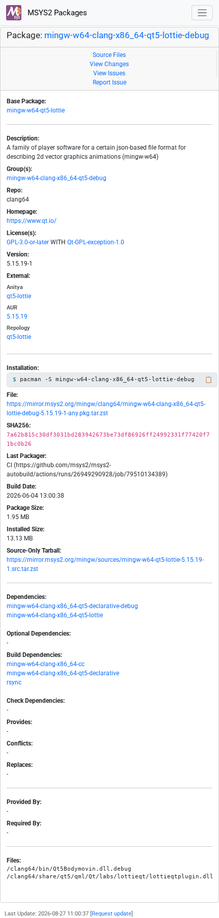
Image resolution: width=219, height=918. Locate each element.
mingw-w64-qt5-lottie (36, 110)
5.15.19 (17, 316)
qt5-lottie (19, 296)
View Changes (109, 64)
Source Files (109, 55)
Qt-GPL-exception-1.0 (95, 242)
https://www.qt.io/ (32, 220)
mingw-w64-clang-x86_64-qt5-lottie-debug (126, 35)
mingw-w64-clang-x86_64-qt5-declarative (63, 673)
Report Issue (109, 82)
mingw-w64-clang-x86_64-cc (46, 664)
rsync (14, 682)
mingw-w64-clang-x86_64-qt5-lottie (55, 615)
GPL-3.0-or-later (28, 242)
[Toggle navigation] (202, 13)
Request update (111, 913)
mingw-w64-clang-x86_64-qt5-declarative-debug (72, 606)
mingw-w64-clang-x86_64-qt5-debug (56, 178)
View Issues (109, 73)
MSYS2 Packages (56, 12)
